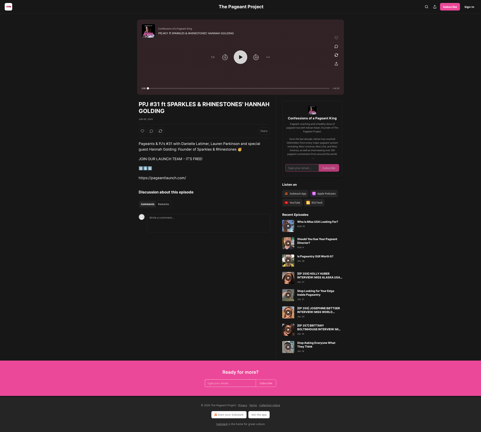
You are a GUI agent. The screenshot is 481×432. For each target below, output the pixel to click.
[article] (312, 225)
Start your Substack (231, 414)
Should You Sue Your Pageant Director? (317, 241)
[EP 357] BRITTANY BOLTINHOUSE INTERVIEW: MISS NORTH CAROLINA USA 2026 (319, 327)
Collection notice (269, 405)
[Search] (426, 7)
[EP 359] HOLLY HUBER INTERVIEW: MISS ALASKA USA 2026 (318, 275)
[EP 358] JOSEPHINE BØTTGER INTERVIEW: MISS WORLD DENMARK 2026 (318, 310)
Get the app (259, 414)
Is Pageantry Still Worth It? (315, 256)
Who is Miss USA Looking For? (317, 222)
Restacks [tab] (163, 204)
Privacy (242, 405)
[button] (213, 57)
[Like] (142, 131)
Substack (222, 424)
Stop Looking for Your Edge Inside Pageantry (315, 292)
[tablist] (155, 204)
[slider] (239, 88)
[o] (288, 226)
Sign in (469, 7)
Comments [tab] (147, 204)
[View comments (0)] (336, 46)
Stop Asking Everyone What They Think (316, 344)
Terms (253, 405)
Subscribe (450, 7)
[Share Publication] (435, 7)
